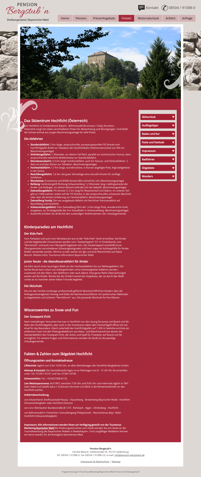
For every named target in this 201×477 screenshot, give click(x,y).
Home (65, 18)
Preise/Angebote (104, 18)
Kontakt (152, 7)
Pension (81, 18)
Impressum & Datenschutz (95, 461)
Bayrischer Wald (45, 428)
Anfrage (187, 18)
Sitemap (116, 461)
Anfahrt (170, 18)
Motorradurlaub (148, 18)
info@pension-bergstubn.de (129, 455)
